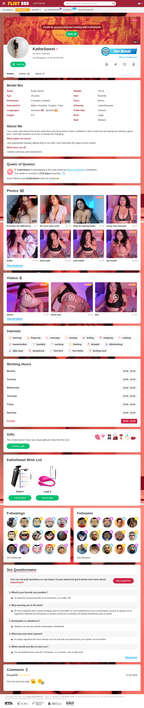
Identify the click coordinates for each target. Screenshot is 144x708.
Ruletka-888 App (86, 10)
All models (8, 10)
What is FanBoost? (128, 57)
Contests (67, 10)
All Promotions (52, 10)
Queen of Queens (76, 170)
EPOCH (56, 697)
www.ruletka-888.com (35, 697)
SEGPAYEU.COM (68, 697)
